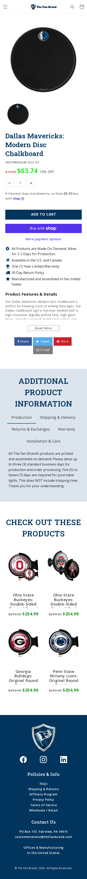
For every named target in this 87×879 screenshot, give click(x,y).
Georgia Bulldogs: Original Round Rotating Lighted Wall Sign (23, 676)
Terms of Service (43, 805)
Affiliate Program (43, 794)
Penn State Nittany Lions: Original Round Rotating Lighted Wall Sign (63, 676)
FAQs (43, 784)
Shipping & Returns (43, 789)
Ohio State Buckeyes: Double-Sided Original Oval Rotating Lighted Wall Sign (63, 600)
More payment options (43, 239)
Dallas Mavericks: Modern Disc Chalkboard (34, 144)
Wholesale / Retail (43, 810)
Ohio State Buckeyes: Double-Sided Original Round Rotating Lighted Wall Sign (23, 600)
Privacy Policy (43, 800)
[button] (5, 7)
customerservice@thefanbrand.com (43, 837)
